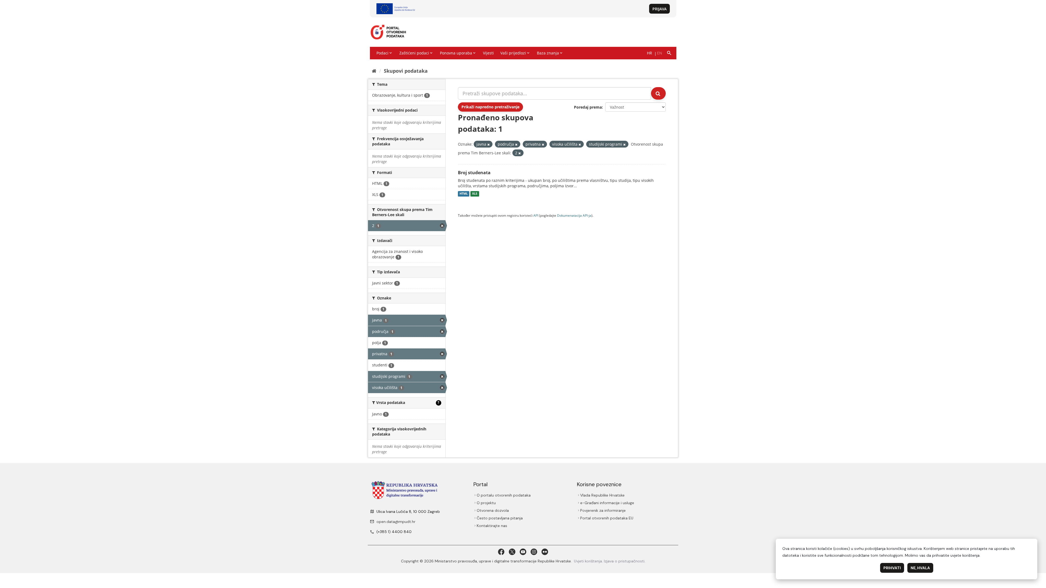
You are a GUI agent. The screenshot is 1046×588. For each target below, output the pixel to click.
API (535, 215)
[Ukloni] (488, 144)
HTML (464, 194)
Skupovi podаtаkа (406, 71)
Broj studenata (474, 173)
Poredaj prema (588, 107)
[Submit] (658, 93)
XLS (474, 194)
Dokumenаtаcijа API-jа (574, 215)
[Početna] (374, 71)
